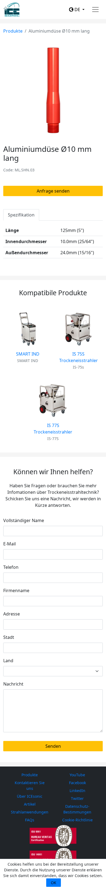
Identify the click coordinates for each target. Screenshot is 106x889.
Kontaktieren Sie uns (30, 785)
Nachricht (13, 684)
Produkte (13, 31)
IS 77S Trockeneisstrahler (53, 428)
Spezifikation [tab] (21, 215)
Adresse (11, 614)
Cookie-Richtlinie (77, 819)
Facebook (77, 782)
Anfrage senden (53, 191)
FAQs (29, 819)
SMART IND (27, 354)
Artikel (30, 804)
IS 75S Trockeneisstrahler (78, 357)
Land (8, 661)
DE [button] (77, 9)
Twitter (77, 798)
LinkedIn (77, 790)
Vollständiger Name (23, 520)
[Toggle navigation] (95, 9)
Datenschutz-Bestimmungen (77, 809)
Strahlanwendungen (29, 812)
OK (53, 882)
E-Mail (9, 544)
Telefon (10, 567)
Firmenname (16, 590)
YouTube (77, 774)
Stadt (8, 637)
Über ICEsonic (29, 796)
